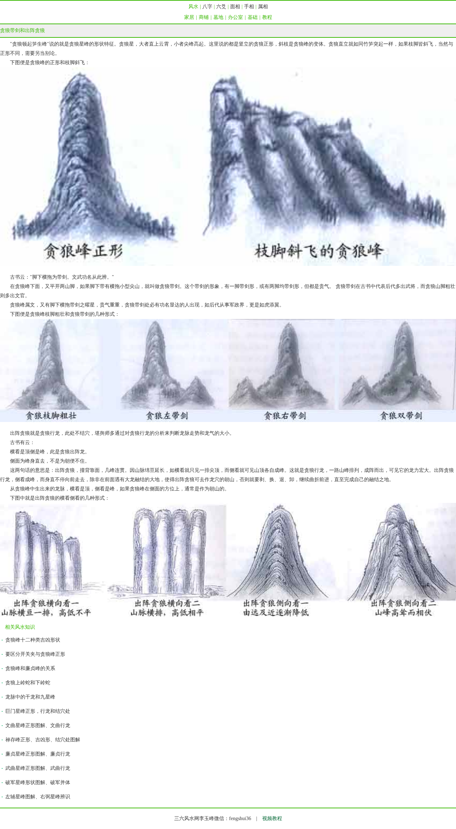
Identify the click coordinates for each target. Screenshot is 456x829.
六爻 (221, 6)
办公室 (235, 17)
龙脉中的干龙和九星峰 (30, 697)
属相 (263, 6)
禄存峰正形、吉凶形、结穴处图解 (42, 739)
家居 (189, 17)
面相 (235, 6)
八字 (207, 6)
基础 (253, 17)
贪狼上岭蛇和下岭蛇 (27, 682)
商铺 (204, 17)
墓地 (218, 17)
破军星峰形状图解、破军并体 (37, 782)
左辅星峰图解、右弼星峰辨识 (37, 796)
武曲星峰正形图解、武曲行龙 (37, 768)
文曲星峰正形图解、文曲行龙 (37, 725)
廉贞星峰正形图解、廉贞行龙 (37, 754)
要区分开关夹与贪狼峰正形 (35, 654)
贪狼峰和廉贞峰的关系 (30, 668)
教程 (267, 17)
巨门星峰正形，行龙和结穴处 (37, 711)
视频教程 (272, 818)
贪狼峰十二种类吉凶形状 (32, 640)
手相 (249, 6)
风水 (193, 6)
